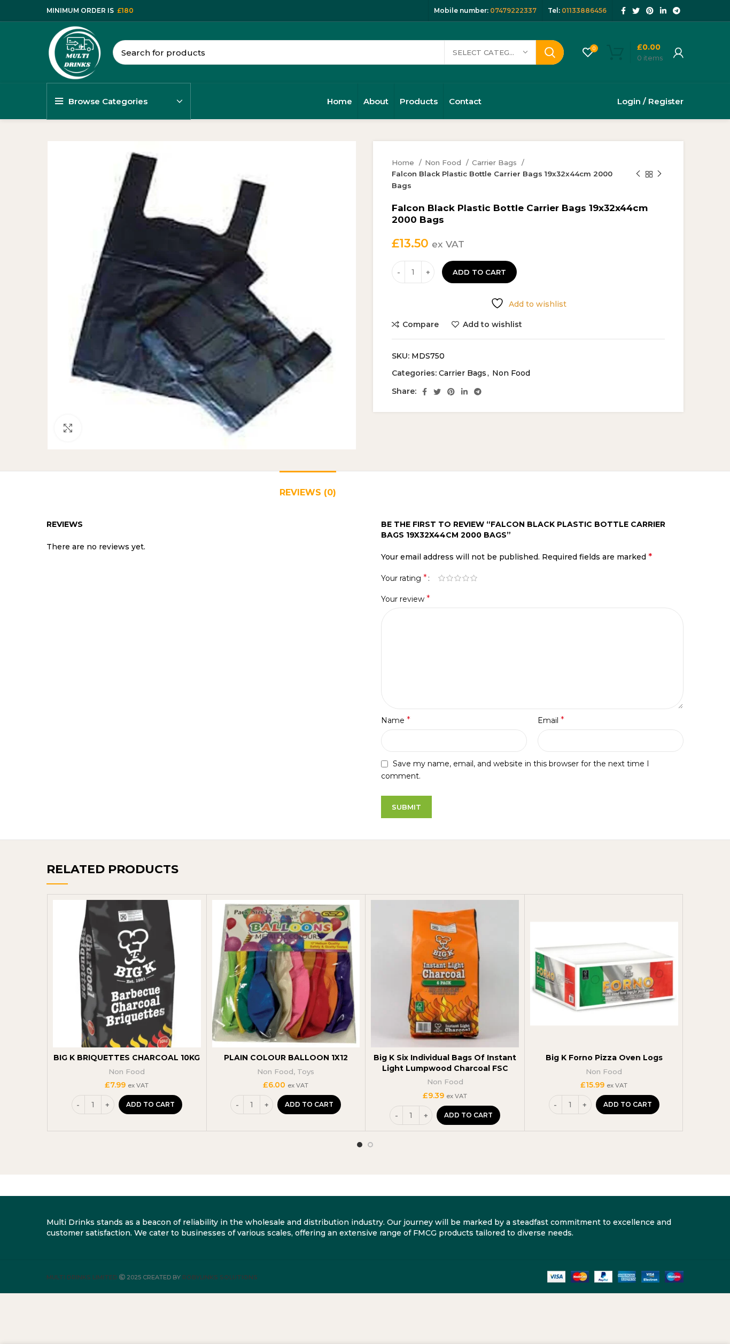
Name (395, 720)
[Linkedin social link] (663, 11)
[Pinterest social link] (650, 11)
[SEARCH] (550, 52)
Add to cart (479, 272)
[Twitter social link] (636, 11)
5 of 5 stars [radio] (474, 578)
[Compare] (193, 917)
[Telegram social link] (677, 11)
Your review (405, 599)
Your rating (404, 578)
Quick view (193, 941)
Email (551, 720)
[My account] (678, 52)
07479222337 (513, 10)
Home (404, 162)
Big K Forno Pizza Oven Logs (604, 1057)
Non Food (444, 162)
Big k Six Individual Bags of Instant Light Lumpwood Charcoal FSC (445, 1063)
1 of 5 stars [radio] (442, 578)
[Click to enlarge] (68, 428)
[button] (150, 1104)
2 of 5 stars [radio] (450, 578)
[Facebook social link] (623, 11)
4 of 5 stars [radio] (466, 578)
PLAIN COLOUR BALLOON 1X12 (286, 1057)
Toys (305, 1071)
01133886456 (584, 10)
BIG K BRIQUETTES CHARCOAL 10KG (126, 1057)
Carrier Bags (495, 162)
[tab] (307, 487)
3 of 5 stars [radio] (458, 578)
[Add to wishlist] (193, 965)
